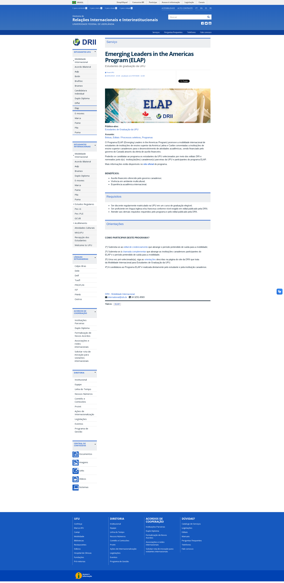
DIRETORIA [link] (79, 373)
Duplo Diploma (82, 98)
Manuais (186, 536)
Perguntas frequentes (173, 32)
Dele (77, 270)
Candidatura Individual (81, 92)
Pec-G (78, 208)
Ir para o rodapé (126, 8)
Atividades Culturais (85, 227)
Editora (77, 548)
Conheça (78, 523)
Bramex (79, 85)
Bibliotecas (79, 540)
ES (206, 8)
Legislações (81, 419)
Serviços (156, 32)
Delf (77, 275)
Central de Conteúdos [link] (80, 444)
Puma (77, 132)
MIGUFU (79, 232)
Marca (78, 118)
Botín (77, 76)
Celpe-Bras (80, 265)
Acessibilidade (168, 8)
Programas (147, 137)
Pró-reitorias (79, 561)
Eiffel (77, 103)
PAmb (78, 294)
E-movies (79, 113)
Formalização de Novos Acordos (83, 334)
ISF (76, 289)
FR (211, 8)
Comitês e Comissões (80, 400)
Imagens (83, 462)
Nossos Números (84, 393)
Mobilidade (79, 536)
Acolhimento (81, 223)
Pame (78, 122)
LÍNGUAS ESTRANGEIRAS (81, 258)
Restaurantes (80, 544)
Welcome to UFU (83, 245)
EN (201, 8)
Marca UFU (79, 528)
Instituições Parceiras (81, 322)
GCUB (78, 218)
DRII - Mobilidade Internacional (120, 294)
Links (81, 470)
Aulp (77, 71)
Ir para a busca (111, 8)
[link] (85, 52)
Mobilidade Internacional (81, 60)
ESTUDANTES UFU (82, 52)
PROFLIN (79, 284)
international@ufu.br (117, 297)
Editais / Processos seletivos (127, 137)
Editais (185, 532)
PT (197, 8)
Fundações (79, 557)
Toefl (77, 280)
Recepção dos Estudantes (82, 239)
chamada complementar (134, 251)
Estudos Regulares (84, 204)
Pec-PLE (79, 213)
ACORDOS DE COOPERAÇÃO (80, 312)
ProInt (78, 406)
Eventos (79, 423)
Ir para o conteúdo (79, 8)
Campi (77, 532)
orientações (150, 259)
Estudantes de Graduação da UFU (121, 129)
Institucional (81, 379)
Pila (76, 127)
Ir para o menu (96, 8)
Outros (78, 299)
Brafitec (79, 80)
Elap (77, 108)
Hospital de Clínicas (83, 553)
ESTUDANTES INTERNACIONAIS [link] (82, 145)
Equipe (78, 384)
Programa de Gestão (81, 430)
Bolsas (108, 137)
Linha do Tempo (83, 389)
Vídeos (82, 479)
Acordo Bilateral (83, 66)
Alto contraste (185, 8)
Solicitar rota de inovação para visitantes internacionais (83, 356)
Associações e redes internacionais (82, 343)
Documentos (85, 454)
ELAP (117, 304)
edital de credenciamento (136, 247)
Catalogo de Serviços (191, 523)
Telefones (191, 32)
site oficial (148, 164)
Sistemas (83, 487)
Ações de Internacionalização (84, 413)
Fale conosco (206, 32)
